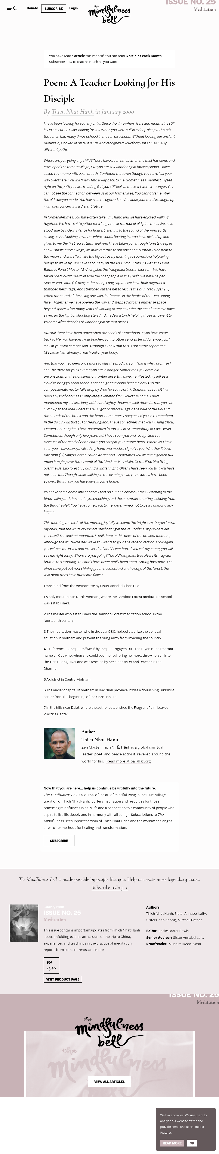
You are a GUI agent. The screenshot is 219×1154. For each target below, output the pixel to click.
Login (73, 8)
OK (192, 1143)
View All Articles (109, 1081)
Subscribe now (60, 61)
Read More (172, 1143)
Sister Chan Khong (161, 919)
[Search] (15, 8)
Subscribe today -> (110, 887)
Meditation (205, 9)
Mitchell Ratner (190, 919)
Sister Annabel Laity (190, 913)
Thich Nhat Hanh (73, 112)
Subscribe (54, 8)
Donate (32, 8)
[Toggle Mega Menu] (9, 8)
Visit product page (62, 979)
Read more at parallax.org (128, 761)
